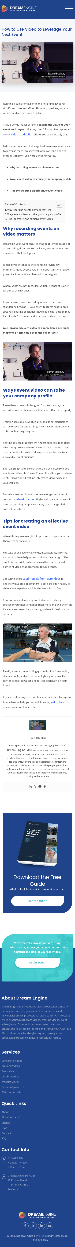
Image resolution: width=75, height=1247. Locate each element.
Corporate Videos (12, 1060)
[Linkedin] (30, 787)
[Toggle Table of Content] (57, 205)
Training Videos (11, 1066)
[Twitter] (35, 787)
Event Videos (9, 1071)
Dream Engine (19, 9)
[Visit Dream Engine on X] (33, 1225)
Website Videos (11, 1082)
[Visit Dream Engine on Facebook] (25, 1225)
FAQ (4, 1138)
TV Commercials (11, 1092)
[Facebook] (44, 787)
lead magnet (26, 499)
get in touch (58, 702)
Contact (6, 1133)
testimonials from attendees (42, 579)
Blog (4, 1128)
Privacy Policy (40, 1240)
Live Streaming (11, 1076)
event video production (18, 134)
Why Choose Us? (11, 1117)
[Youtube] (40, 787)
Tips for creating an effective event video (30, 218)
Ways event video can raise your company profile (34, 214)
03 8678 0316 (15, 1158)
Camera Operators (13, 1087)
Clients (6, 1122)
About (5, 1112)
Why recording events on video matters (29, 209)
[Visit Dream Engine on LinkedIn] (41, 1225)
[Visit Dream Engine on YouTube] (49, 1225)
